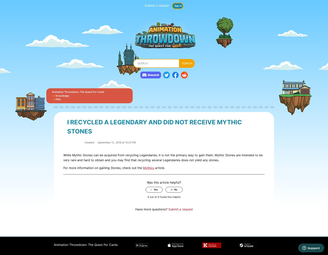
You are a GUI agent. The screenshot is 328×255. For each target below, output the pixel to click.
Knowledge (62, 95)
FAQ (58, 99)
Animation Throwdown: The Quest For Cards (78, 91)
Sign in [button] (178, 5)
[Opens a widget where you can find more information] (311, 248)
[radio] (154, 190)
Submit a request (157, 5)
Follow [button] (74, 142)
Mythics (148, 168)
